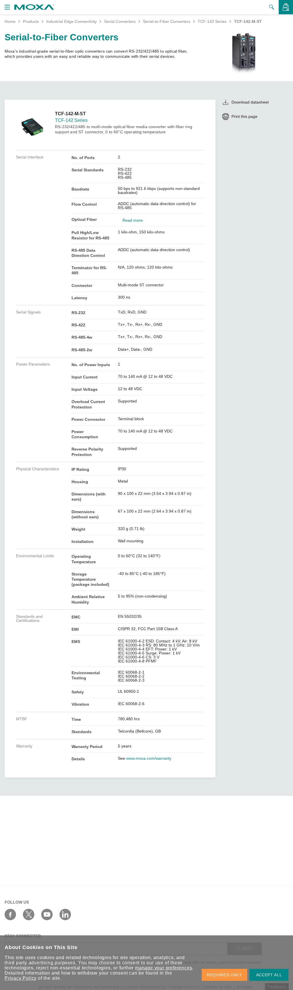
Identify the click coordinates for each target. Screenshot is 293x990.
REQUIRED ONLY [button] (224, 975)
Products (31, 21)
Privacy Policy (21, 978)
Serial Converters (120, 21)
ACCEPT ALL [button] (269, 975)
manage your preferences (163, 967)
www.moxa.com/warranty (148, 758)
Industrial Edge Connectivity (71, 21)
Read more (132, 220)
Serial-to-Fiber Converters (166, 21)
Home (10, 21)
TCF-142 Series (212, 21)
